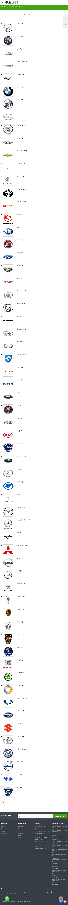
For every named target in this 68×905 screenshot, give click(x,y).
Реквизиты (4, 831)
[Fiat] (8, 244)
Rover (18, 634)
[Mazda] (8, 511)
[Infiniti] (8, 346)
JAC (18, 393)
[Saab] (8, 651)
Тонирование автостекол (42, 831)
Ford (18, 253)
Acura (18, 23)
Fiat (18, 240)
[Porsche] (8, 613)
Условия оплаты (22, 828)
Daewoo (19, 189)
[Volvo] (8, 766)
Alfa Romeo (20, 36)
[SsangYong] (8, 702)
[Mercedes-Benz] (8, 524)
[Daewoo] (8, 193)
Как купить (21, 826)
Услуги (37, 823)
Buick (18, 100)
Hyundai (19, 329)
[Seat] (8, 664)
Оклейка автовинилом (41, 841)
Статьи (20, 835)
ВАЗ (18, 774)
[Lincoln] (8, 499)
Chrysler (19, 163)
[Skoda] (8, 677)
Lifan (18, 482)
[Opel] (8, 575)
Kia (18, 431)
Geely (18, 265)
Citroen (19, 176)
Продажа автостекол (41, 826)
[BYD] (8, 117)
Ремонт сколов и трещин (42, 846)
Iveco (18, 380)
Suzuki (19, 723)
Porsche (19, 609)
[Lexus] (8, 473)
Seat (18, 660)
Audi (18, 49)
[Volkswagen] (8, 753)
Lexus (19, 469)
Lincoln (19, 494)
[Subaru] (8, 715)
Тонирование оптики (41, 844)
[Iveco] (8, 384)
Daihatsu (19, 202)
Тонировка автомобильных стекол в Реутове (59, 854)
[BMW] (8, 91)
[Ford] (8, 257)
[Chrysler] (8, 168)
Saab (18, 647)
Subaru (19, 711)
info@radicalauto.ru (54, 892)
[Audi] (8, 53)
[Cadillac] (8, 129)
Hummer (20, 316)
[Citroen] (8, 180)
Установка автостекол (41, 828)
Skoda (19, 673)
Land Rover (20, 456)
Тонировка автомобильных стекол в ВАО (59, 860)
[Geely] (8, 269)
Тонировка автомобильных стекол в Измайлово (59, 865)
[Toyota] (8, 740)
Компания (4, 823)
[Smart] (8, 689)
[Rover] (8, 639)
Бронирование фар (40, 848)
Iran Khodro (20, 354)
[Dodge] (8, 219)
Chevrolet (20, 151)
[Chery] (8, 142)
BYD (18, 112)
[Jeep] (8, 422)
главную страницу (20, 14)
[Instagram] (65, 901)
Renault (19, 622)
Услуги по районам (58, 823)
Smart (19, 685)
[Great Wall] (8, 295)
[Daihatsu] (8, 206)
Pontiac (19, 596)
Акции (20, 831)
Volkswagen (21, 749)
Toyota (19, 736)
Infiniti (19, 342)
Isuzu (18, 367)
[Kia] (8, 435)
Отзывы (3, 828)
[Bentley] (8, 79)
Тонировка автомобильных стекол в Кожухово (59, 879)
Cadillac (19, 125)
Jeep (18, 418)
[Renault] (8, 626)
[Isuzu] (8, 371)
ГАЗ (18, 787)
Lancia (19, 443)
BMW (18, 87)
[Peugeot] (8, 588)
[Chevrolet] (8, 155)
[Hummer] (8, 320)
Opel (18, 571)
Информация (22, 823)
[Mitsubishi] (8, 549)
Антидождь (38, 839)
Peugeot (19, 583)
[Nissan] (8, 562)
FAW (18, 227)
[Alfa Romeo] (8, 40)
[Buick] (8, 104)
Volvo (18, 762)
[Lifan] (8, 486)
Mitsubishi (20, 545)
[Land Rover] (8, 460)
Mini (18, 533)
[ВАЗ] (8, 779)
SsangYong (20, 698)
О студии (3, 826)
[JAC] (8, 397)
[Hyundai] (8, 333)
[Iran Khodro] (8, 359)
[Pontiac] (8, 600)
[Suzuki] (8, 728)
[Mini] (8, 537)
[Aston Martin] (8, 66)
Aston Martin (21, 62)
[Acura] (8, 28)
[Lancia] (8, 448)
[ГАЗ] (8, 791)
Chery (19, 138)
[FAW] (8, 231)
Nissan (19, 558)
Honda (19, 303)
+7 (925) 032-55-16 (9, 892)
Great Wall (20, 291)
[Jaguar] (8, 409)
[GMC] (8, 282)
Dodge (19, 214)
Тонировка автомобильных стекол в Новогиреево (59, 870)
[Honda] (8, 308)
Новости (20, 833)
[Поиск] (65, 3)
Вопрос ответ (22, 838)
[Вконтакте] (61, 901)
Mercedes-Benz (22, 520)
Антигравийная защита (41, 837)
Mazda (19, 507)
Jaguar (19, 405)
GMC (18, 278)
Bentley (19, 74)
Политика (4, 833)
